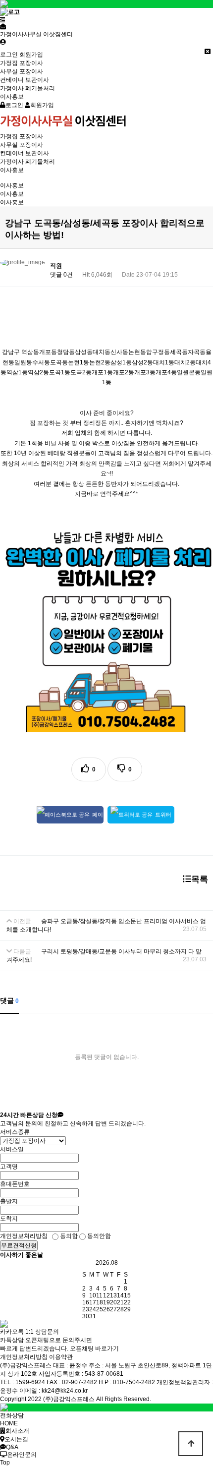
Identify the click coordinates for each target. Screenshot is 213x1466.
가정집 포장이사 (21, 62)
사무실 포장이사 (21, 71)
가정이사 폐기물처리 (27, 88)
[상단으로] (190, 1443)
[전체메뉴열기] (2, 19)
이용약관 (61, 1356)
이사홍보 (12, 96)
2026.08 (107, 1262)
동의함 (68, 1235)
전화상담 (12, 1415)
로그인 (9, 54)
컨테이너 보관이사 (24, 79)
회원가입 (31, 54)
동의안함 (98, 1235)
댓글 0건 (61, 274)
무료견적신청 (19, 1245)
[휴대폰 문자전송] (3, 26)
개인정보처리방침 (24, 1356)
